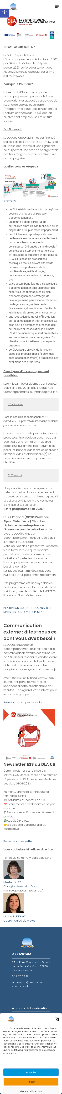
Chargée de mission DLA (19, 886)
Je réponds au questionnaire (22, 702)
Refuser (31, 1081)
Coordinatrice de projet (19, 921)
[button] (4, 13)
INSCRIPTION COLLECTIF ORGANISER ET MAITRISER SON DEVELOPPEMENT (27, 610)
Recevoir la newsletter (18, 841)
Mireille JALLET (12, 882)
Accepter (31, 1072)
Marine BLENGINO (14, 916)
